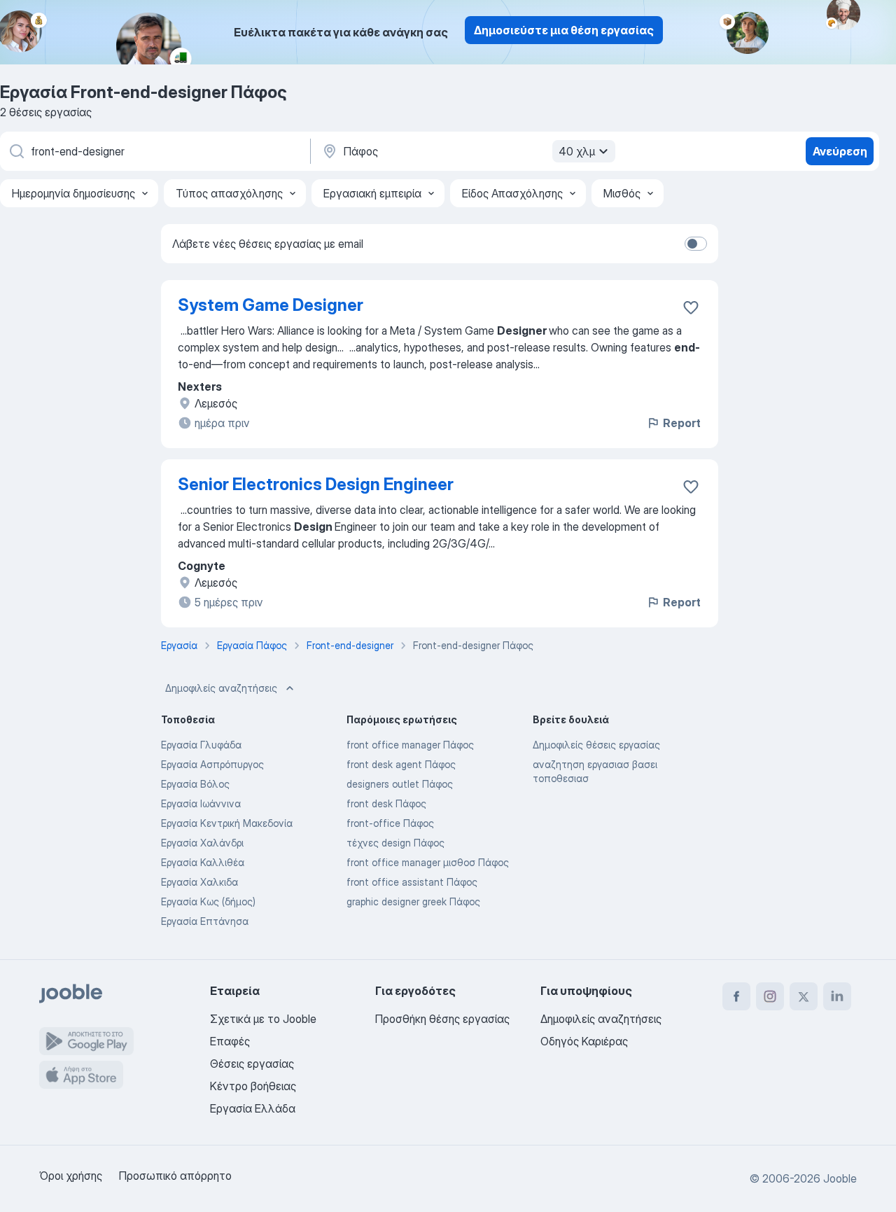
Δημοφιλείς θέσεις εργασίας (596, 745)
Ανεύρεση (840, 151)
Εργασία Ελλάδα (252, 1108)
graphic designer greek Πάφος (413, 901)
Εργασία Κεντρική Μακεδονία (227, 823)
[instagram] (770, 996)
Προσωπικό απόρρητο (175, 1176)
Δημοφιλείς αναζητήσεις (221, 688)
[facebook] (736, 996)
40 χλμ (577, 151)
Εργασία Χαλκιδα (199, 882)
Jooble (840, 1178)
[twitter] (804, 996)
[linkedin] (837, 996)
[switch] (696, 244)
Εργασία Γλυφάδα (201, 745)
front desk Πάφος (386, 803)
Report (682, 423)
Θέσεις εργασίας (252, 1064)
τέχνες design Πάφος (395, 843)
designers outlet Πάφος (399, 784)
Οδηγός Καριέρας (584, 1041)
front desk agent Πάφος (401, 764)
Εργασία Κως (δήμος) (208, 901)
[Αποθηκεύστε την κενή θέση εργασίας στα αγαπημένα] (691, 307)
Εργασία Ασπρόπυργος (212, 764)
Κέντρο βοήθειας (253, 1086)
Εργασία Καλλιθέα (202, 862)
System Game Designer (270, 305)
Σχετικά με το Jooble (263, 1019)
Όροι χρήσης (70, 1176)
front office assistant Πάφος (411, 882)
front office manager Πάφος (410, 745)
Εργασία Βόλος (195, 784)
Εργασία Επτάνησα (204, 921)
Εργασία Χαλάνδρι (202, 843)
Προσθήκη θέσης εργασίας (442, 1019)
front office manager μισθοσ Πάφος (427, 862)
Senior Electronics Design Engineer (316, 484)
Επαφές (230, 1041)
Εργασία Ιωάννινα (201, 803)
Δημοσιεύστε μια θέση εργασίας (564, 30)
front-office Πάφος (390, 823)
